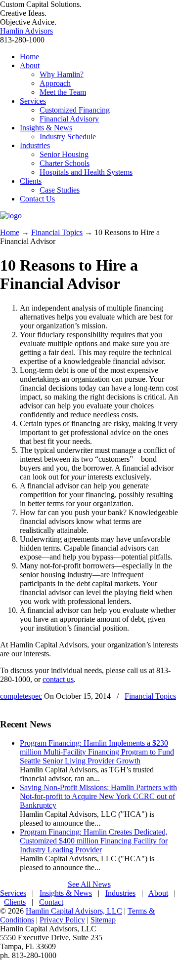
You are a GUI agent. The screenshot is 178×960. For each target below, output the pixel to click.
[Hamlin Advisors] (11, 215)
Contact (51, 902)
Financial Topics (57, 232)
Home (9, 232)
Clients (15, 902)
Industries (120, 893)
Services (13, 893)
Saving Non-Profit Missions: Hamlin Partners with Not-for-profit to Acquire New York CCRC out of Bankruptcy (98, 796)
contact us (58, 679)
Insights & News (66, 893)
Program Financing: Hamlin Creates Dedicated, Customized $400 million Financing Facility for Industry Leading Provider (94, 841)
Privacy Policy (62, 920)
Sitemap (103, 920)
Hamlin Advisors (26, 31)
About (158, 893)
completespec (21, 696)
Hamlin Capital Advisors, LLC (74, 911)
